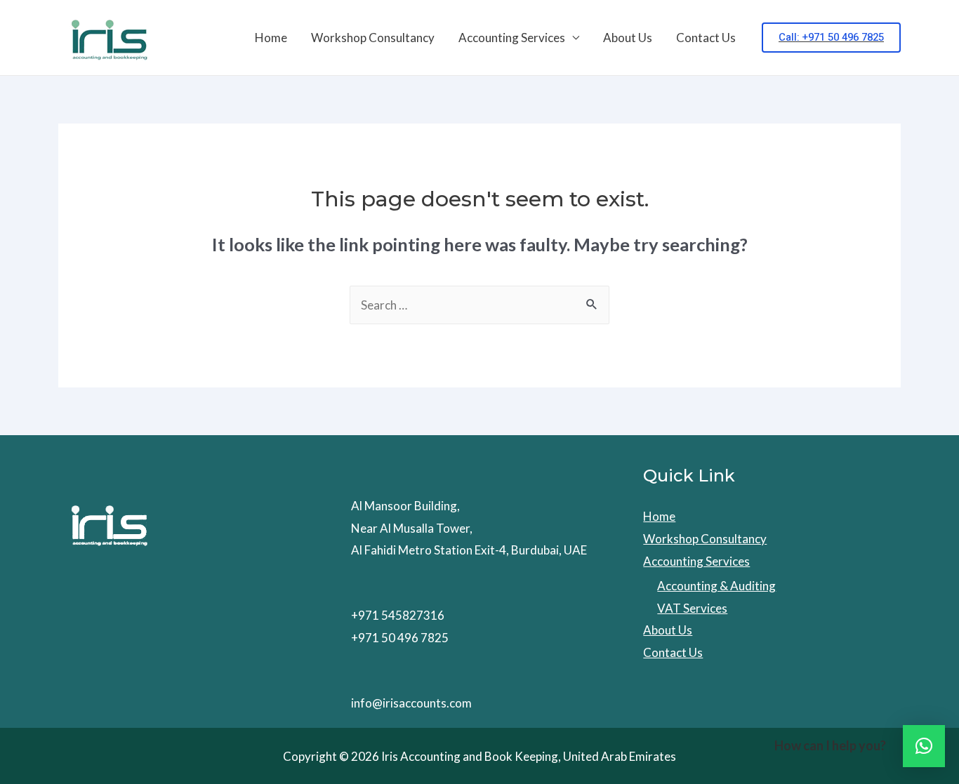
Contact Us (706, 37)
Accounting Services (511, 37)
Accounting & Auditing (716, 585)
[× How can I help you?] (924, 746)
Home (271, 37)
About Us (627, 37)
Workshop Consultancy (373, 37)
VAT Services (692, 608)
